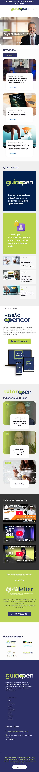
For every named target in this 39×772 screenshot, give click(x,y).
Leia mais (13, 87)
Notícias (10, 707)
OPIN (9, 701)
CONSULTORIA (7, 30)
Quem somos (12, 698)
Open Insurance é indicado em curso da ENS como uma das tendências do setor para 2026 (18, 147)
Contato (10, 719)
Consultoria (11, 704)
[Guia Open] (19, 9)
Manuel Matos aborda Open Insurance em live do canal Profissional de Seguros (17, 80)
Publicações (11, 710)
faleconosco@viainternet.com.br (18, 732)
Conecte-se (7, 38)
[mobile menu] (35, 8)
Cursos (10, 713)
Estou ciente (19, 767)
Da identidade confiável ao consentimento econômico (17, 114)
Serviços (10, 716)
